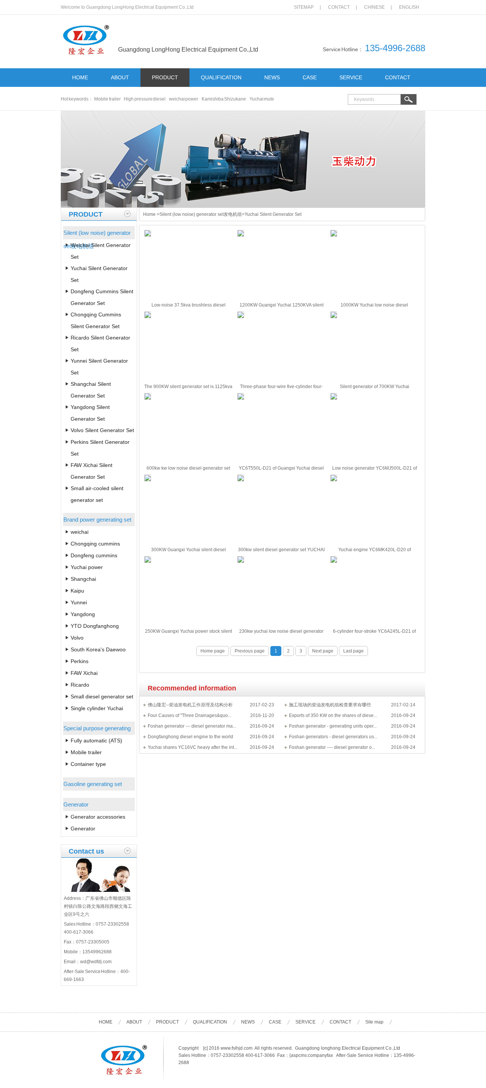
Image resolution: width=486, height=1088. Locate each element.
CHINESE (374, 7)
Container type (88, 764)
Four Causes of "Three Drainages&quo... (189, 715)
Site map (374, 1022)
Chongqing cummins (95, 544)
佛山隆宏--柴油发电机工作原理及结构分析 (190, 705)
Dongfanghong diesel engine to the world (190, 736)
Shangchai (83, 579)
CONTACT (339, 7)
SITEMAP (304, 7)
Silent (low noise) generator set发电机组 (200, 214)
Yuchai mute (262, 99)
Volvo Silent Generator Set (102, 430)
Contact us (86, 851)
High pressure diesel (145, 99)
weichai (79, 532)
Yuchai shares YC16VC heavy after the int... (192, 747)
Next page (322, 651)
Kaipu (77, 591)
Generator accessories (98, 817)
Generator (83, 828)
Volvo (77, 638)
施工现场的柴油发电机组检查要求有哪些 (330, 705)
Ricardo (80, 685)
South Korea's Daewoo (98, 649)
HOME (80, 77)
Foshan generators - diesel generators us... (333, 736)
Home (149, 214)
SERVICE (350, 77)
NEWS (272, 77)
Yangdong (83, 614)
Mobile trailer (107, 99)
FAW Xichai (84, 673)
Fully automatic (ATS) (96, 740)
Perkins (79, 661)
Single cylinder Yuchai (97, 708)
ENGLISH (409, 7)
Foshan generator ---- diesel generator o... (332, 747)
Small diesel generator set (102, 696)
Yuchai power (87, 567)
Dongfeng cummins (94, 555)
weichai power (184, 99)
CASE (310, 77)
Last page (353, 651)
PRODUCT (165, 77)
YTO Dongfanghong (95, 626)
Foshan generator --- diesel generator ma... (192, 726)
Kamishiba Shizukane (224, 99)
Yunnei (79, 602)
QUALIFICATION (221, 77)
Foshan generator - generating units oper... (333, 726)
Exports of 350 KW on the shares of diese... (333, 715)
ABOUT (120, 77)
